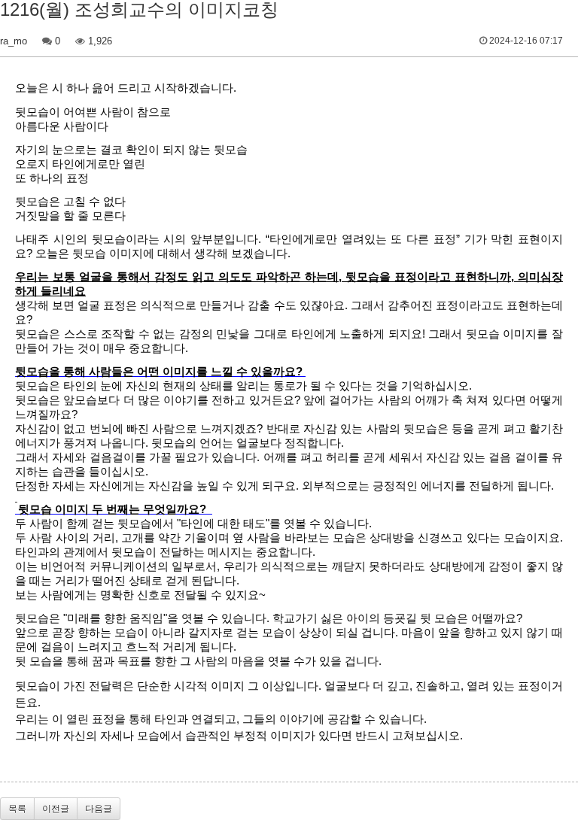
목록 (17, 808)
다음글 (98, 808)
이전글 (55, 808)
